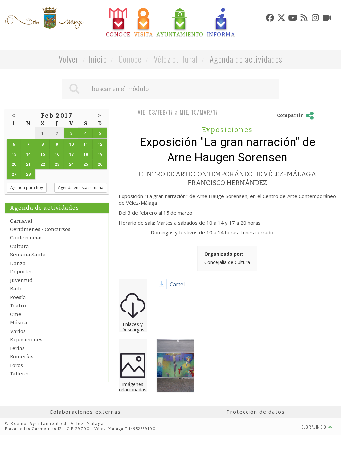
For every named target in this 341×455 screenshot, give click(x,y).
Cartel (177, 284)
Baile (16, 289)
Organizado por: (223, 254)
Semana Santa (28, 255)
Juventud (21, 280)
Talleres (20, 374)
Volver (69, 59)
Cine (15, 314)
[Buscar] (74, 89)
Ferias (17, 348)
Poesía (18, 297)
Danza (18, 263)
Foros (16, 365)
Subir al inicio (314, 427)
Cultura (19, 246)
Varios (18, 331)
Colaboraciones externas (85, 411)
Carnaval (21, 221)
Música (18, 323)
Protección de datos (255, 411)
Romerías (21, 357)
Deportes (21, 272)
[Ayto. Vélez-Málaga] (44, 18)
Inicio (97, 59)
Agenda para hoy (26, 187)
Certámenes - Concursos (40, 229)
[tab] (118, 23)
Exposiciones (26, 340)
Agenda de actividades (246, 59)
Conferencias (26, 238)
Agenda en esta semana (80, 187)
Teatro (18, 306)
